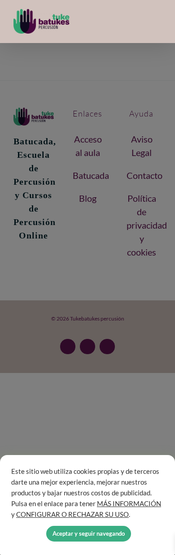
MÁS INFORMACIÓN (129, 503)
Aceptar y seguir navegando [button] (88, 533)
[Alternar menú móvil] (158, 21)
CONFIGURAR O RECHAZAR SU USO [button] (72, 514)
